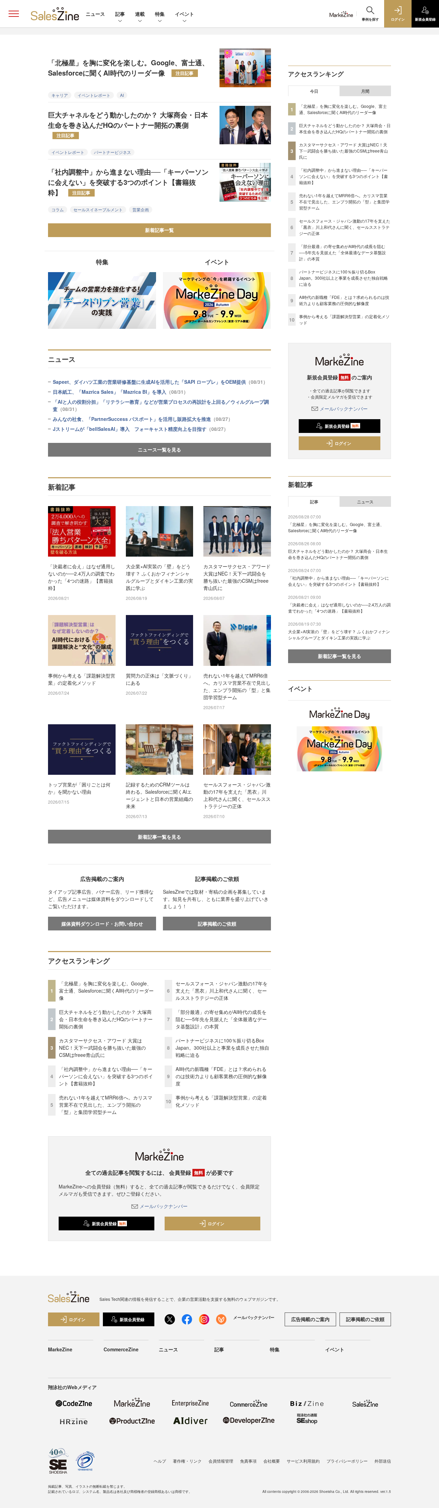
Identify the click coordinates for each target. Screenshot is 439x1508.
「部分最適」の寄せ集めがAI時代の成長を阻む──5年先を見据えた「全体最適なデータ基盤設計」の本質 (221, 1019)
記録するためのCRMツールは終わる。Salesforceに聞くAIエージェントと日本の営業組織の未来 (159, 795)
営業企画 (140, 209)
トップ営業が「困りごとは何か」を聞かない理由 (79, 788)
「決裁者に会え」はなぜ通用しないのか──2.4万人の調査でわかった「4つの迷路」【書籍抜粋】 (81, 577)
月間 (365, 91)
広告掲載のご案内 (310, 1319)
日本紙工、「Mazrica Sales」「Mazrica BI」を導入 (120, 391)
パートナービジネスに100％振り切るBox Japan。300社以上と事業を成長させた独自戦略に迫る (222, 1047)
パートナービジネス (112, 152)
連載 (140, 13)
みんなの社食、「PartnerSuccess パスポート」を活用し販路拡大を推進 (143, 418)
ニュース (95, 13)
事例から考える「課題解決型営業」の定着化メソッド (81, 679)
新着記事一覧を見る (159, 836)
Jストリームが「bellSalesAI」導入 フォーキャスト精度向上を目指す (140, 428)
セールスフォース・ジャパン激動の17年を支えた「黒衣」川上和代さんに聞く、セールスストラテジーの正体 (237, 795)
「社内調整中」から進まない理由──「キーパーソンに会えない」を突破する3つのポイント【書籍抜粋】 (128, 182)
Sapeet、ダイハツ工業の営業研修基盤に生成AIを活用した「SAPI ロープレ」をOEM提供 (160, 381)
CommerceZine (121, 1349)
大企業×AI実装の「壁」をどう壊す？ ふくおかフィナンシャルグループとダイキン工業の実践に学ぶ (159, 577)
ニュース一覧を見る (159, 449)
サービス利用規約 (303, 1461)
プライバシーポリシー (347, 1461)
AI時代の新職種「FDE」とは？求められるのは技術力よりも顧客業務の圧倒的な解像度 (221, 1076)
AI (122, 95)
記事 (120, 13)
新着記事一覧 (159, 229)
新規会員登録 (109, 1223)
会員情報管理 (221, 1461)
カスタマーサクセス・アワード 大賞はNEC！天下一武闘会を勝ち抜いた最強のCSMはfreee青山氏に (237, 577)
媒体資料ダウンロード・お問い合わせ (102, 923)
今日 (314, 91)
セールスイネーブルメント (98, 209)
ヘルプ (160, 1461)
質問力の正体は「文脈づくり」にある (159, 679)
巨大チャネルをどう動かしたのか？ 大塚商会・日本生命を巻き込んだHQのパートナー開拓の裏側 (128, 124)
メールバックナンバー (164, 1206)
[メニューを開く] (13, 13)
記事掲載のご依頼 (217, 923)
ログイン (216, 1223)
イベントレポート (94, 95)
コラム (57, 209)
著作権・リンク (187, 1461)
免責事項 (248, 1461)
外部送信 (383, 1461)
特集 (160, 13)
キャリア (59, 95)
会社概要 (271, 1461)
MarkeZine (60, 1349)
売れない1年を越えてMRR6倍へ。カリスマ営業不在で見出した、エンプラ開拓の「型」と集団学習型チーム (237, 686)
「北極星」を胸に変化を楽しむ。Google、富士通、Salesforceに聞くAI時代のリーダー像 (128, 67)
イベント (184, 13)
